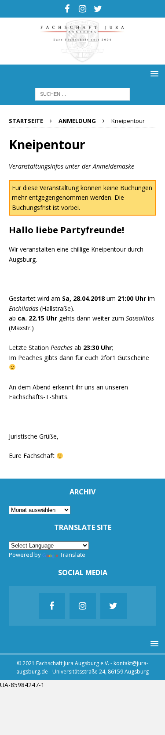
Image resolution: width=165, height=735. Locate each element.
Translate (72, 554)
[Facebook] (67, 9)
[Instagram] (82, 9)
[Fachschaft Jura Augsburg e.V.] (82, 59)
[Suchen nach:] (82, 93)
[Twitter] (98, 9)
